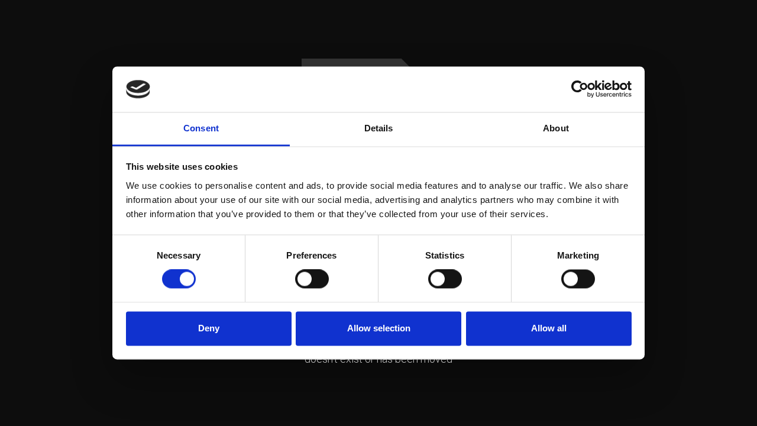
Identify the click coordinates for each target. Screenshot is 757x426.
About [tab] (556, 128)
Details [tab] (378, 128)
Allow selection (378, 328)
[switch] (312, 279)
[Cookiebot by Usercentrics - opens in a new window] (580, 89)
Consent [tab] (201, 128)
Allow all (549, 328)
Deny (208, 328)
